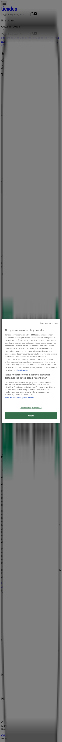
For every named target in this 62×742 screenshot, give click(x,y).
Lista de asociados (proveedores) (19, 397)
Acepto (31, 416)
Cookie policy (22, 370)
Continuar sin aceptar (49, 323)
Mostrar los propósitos (31, 407)
